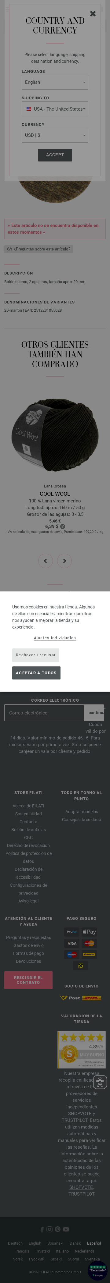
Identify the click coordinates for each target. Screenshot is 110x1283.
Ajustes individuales (55, 638)
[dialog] (55, 641)
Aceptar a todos (36, 673)
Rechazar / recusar (36, 655)
